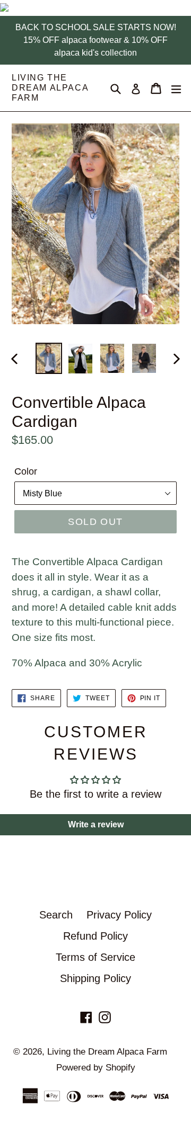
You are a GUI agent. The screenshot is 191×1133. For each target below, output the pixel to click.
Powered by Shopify (95, 1068)
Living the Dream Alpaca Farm (50, 87)
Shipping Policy (95, 978)
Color (25, 471)
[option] (49, 358)
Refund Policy (95, 936)
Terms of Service (95, 957)
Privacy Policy (119, 915)
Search (56, 915)
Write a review (96, 824)
